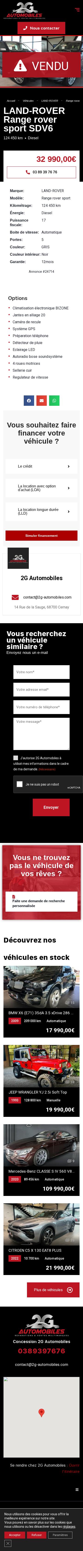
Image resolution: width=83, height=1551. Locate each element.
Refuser (37, 1535)
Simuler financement (41, 535)
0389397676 (41, 1350)
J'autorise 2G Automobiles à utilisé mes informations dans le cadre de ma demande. (41, 763)
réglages (69, 1526)
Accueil (11, 100)
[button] (29, 400)
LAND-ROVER (50, 100)
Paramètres (60, 1535)
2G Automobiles (41, 578)
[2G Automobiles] (18, 558)
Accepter (15, 1535)
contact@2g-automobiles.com (41, 1364)
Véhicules (28, 100)
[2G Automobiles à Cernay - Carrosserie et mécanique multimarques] (24, 10)
